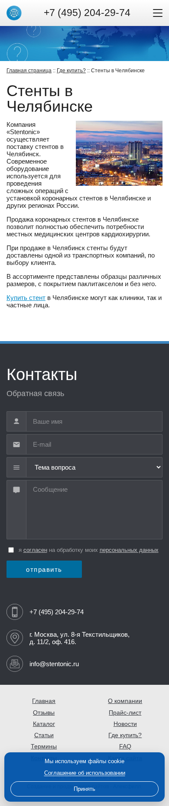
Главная (43, 701)
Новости (125, 724)
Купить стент (26, 297)
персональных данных (129, 550)
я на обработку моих (89, 550)
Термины (44, 746)
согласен (35, 550)
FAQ (125, 746)
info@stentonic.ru (54, 663)
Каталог (44, 724)
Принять (84, 789)
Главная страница (29, 71)
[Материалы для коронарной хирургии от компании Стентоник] (14, 13)
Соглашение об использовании (84, 773)
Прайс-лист (125, 712)
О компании (125, 701)
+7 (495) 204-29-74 (87, 12)
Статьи (44, 735)
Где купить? (71, 71)
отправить (44, 569)
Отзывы (44, 712)
